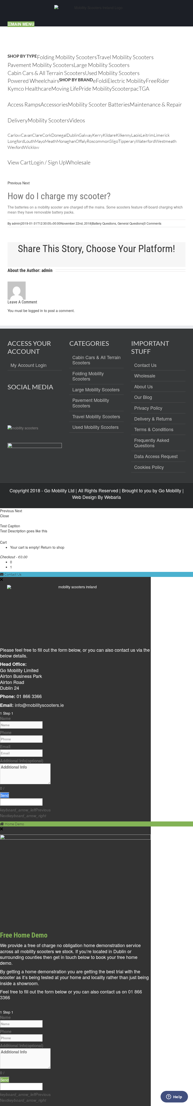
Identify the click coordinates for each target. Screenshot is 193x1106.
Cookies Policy (149, 467)
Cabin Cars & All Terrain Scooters (96, 360)
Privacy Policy (148, 408)
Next (26, 182)
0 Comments (152, 223)
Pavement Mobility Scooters (90, 402)
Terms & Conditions (153, 429)
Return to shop (52, 547)
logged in (35, 310)
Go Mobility (170, 490)
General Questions (130, 223)
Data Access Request (156, 456)
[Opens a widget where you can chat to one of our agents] (174, 1097)
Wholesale (144, 375)
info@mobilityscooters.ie (39, 705)
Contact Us (145, 365)
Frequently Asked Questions (151, 442)
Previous (14, 182)
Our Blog (143, 397)
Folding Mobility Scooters (88, 376)
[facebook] (12, 404)
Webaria (112, 497)
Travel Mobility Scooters (96, 416)
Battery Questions (104, 223)
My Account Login (28, 365)
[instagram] (22, 404)
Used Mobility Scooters (95, 427)
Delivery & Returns (153, 419)
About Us (143, 386)
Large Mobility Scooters (96, 389)
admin (16, 223)
